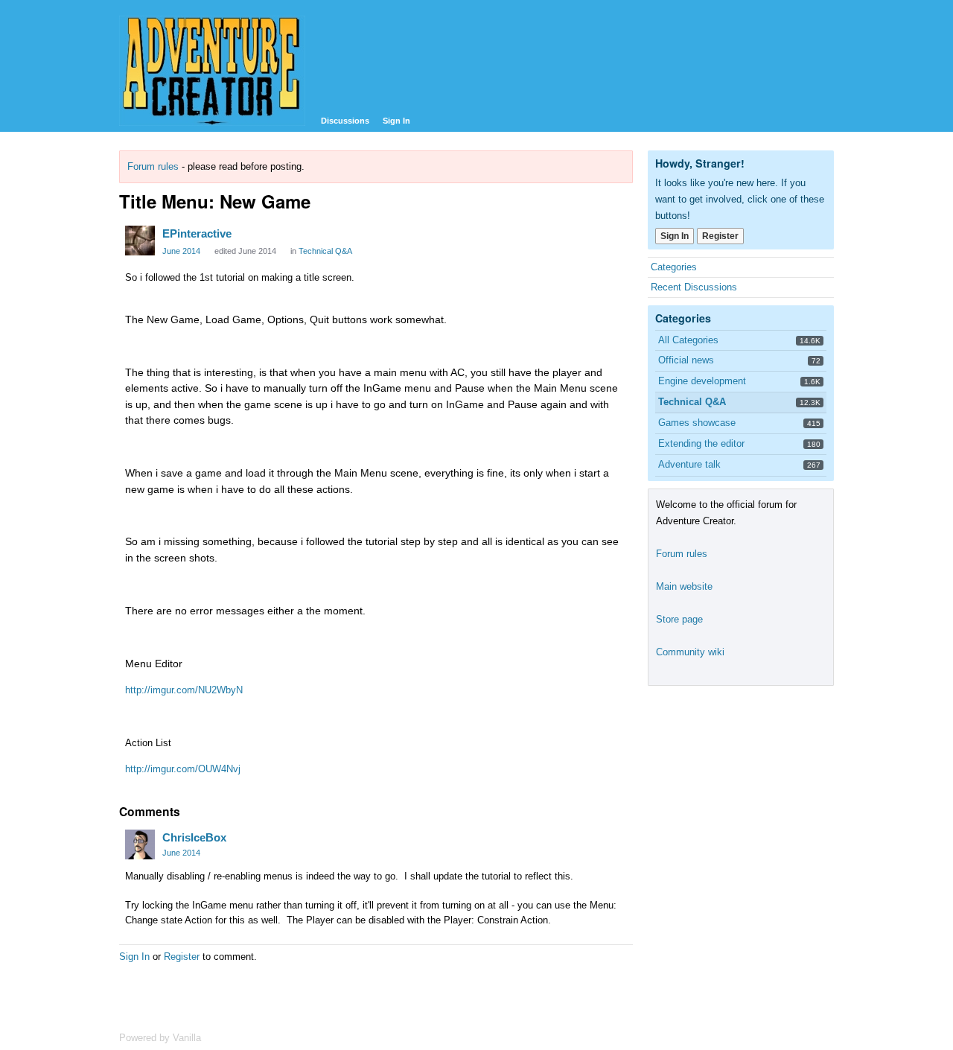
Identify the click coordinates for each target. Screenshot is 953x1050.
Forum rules (153, 166)
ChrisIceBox (194, 837)
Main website (684, 586)
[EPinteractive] (140, 240)
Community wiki (690, 652)
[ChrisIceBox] (140, 844)
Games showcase (697, 422)
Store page (679, 619)
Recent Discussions (694, 287)
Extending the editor (701, 443)
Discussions (345, 120)
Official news (686, 360)
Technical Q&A (325, 250)
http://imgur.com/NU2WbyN (184, 690)
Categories (674, 267)
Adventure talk (689, 464)
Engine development (702, 380)
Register (182, 956)
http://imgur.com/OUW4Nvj (182, 768)
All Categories (688, 340)
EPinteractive (197, 233)
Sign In (396, 120)
